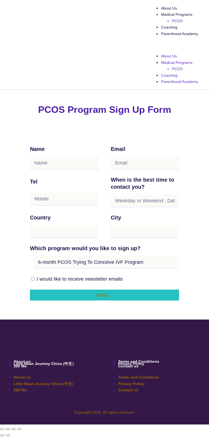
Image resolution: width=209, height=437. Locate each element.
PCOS (177, 21)
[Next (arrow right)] (8, 435)
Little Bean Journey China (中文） (45, 363)
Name (37, 149)
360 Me (20, 366)
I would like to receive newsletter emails (80, 279)
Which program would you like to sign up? (85, 248)
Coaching (169, 27)
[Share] (13, 429)
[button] (174, 45)
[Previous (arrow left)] (2, 435)
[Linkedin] (104, 330)
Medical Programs (176, 14)
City (116, 218)
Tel (34, 182)
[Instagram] (111, 330)
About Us (169, 8)
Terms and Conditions (138, 377)
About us (22, 377)
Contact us (128, 366)
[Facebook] (98, 330)
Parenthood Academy (179, 34)
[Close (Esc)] (19, 429)
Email (118, 149)
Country (40, 218)
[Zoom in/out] (2, 429)
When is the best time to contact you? (142, 183)
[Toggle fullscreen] (8, 429)
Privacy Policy (131, 384)
